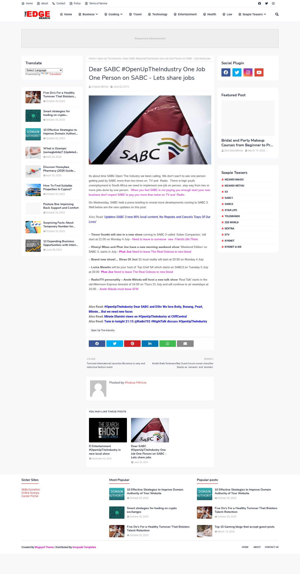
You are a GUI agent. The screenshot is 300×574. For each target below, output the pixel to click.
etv (227, 234)
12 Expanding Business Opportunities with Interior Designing (61, 243)
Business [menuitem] (88, 14)
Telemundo (232, 216)
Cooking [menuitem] (114, 14)
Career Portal (29, 496)
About (44, 3)
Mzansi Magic (234, 179)
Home (29, 3)
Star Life (231, 210)
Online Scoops (30, 492)
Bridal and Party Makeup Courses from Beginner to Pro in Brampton (246, 143)
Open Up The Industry (109, 58)
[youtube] (258, 72)
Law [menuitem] (229, 14)
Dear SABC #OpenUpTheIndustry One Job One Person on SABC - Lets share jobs (149, 451)
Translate (55, 74)
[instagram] (273, 3)
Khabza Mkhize (99, 86)
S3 (226, 191)
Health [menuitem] (211, 14)
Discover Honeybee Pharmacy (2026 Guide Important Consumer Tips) (60, 169)
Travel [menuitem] (137, 14)
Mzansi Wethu (234, 185)
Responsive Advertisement (150, 38)
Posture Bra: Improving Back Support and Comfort (61, 206)
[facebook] (259, 3)
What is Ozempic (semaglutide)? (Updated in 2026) (59, 150)
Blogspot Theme (44, 547)
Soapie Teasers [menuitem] (253, 14)
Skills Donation (30, 489)
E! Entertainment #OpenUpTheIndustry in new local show (105, 449)
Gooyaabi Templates (84, 547)
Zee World (232, 222)
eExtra (229, 228)
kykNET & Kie (233, 246)
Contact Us (272, 547)
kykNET (229, 240)
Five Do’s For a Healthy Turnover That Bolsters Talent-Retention (58, 94)
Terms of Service (98, 3)
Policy (77, 3)
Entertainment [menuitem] (187, 14)
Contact (61, 3)
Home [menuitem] (68, 14)
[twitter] (266, 3)
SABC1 (229, 197)
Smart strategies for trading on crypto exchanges (56, 113)
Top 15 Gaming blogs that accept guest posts (244, 527)
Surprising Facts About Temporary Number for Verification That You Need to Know (58, 224)
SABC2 (229, 203)
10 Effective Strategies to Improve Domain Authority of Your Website (60, 131)
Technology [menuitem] (159, 14)
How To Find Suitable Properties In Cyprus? (57, 187)
